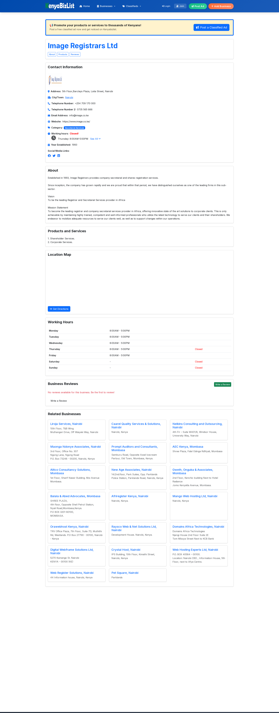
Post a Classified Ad (213, 27)
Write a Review (222, 384)
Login (167, 6)
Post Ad (199, 6)
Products (63, 54)
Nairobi (69, 97)
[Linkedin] (58, 155)
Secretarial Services (74, 128)
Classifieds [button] (132, 6)
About (52, 54)
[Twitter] (54, 155)
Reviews (75, 54)
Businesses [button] (106, 6)
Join (181, 6)
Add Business (222, 6)
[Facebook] (49, 155)
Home (86, 6)
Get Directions (60, 308)
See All (94, 138)
